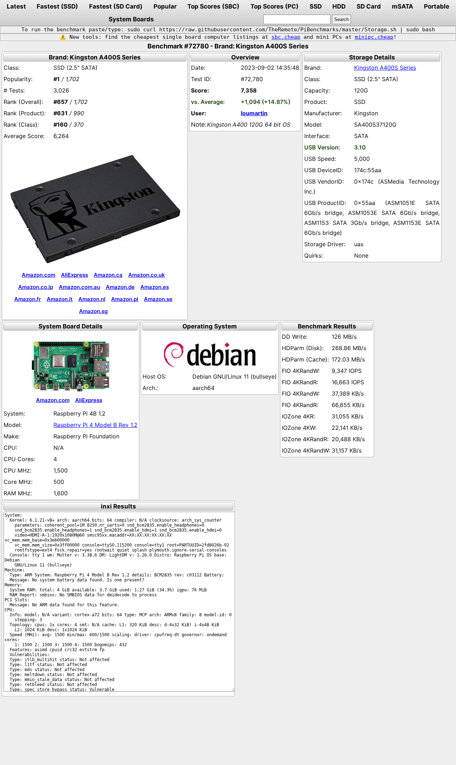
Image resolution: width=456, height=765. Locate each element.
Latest (16, 6)
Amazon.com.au (79, 287)
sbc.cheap (285, 37)
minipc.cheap (374, 37)
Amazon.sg (93, 311)
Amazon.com (38, 274)
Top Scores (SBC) (213, 6)
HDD (339, 6)
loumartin (254, 113)
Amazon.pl (124, 299)
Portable (436, 6)
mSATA (402, 6)
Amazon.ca (108, 274)
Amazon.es (154, 287)
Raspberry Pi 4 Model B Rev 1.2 (95, 424)
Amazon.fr (27, 299)
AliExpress (74, 274)
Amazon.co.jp (35, 287)
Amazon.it (60, 299)
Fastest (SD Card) (115, 6)
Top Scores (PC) (274, 6)
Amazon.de (120, 287)
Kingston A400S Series (385, 67)
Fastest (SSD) (57, 6)
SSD (316, 6)
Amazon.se (158, 299)
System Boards (131, 19)
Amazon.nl (91, 299)
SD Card (369, 6)
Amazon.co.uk (146, 274)
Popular (165, 6)
